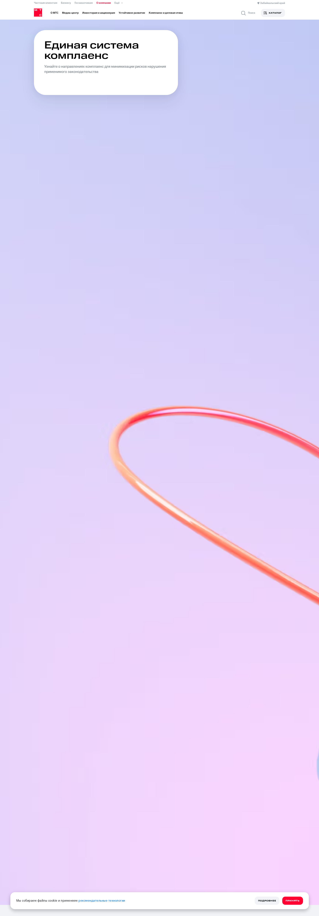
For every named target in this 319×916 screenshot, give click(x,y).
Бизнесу (66, 3)
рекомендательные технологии (101, 900)
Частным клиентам (45, 3)
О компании (103, 3)
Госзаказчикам (84, 3)
